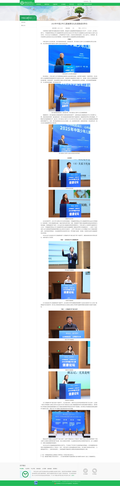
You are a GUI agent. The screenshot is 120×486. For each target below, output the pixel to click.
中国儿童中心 (26, 18)
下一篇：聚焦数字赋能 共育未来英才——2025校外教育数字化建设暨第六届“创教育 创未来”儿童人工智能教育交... (68, 456)
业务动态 (23, 22)
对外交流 (71, 4)
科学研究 (38, 4)
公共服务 (63, 4)
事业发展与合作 (88, 4)
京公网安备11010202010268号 (62, 483)
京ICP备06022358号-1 (56, 481)
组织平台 (80, 4)
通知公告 (23, 25)
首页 (46, 19)
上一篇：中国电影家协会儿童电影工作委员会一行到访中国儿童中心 (57, 454)
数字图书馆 (86, 1)
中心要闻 (49, 19)
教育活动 (47, 4)
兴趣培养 (55, 4)
